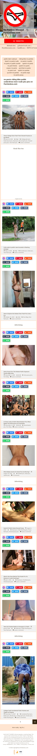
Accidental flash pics (26, 714)
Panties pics (29, 716)
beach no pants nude (12, 61)
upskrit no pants (24, 66)
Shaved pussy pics (14, 531)
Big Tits (22, 727)
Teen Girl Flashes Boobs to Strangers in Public (16, 626)
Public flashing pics (23, 530)
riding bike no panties (26, 59)
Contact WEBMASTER (8, 744)
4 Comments (16, 475)
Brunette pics (23, 251)
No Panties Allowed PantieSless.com (13, 31)
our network (16, 743)
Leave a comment (25, 142)
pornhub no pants (25, 68)
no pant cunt (12, 70)
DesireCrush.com (24, 46)
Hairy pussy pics (28, 375)
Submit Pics (20, 41)
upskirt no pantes (23, 70)
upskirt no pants (27, 63)
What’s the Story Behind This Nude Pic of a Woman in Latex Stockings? (16, 577)
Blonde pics (13, 716)
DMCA (18, 744)
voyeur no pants (11, 68)
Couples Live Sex (18, 198)
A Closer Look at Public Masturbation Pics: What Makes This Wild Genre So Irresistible (17, 422)
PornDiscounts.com (8, 48)
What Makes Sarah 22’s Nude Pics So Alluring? (17, 472)
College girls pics (25, 139)
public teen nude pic (10, 59)
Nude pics (15, 141)
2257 (15, 744)
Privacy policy (24, 744)
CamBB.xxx (21, 48)
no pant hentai (12, 66)
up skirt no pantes (13, 73)
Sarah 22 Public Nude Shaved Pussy (14, 528)
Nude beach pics (8, 141)
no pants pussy (18, 75)
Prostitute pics (26, 580)
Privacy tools (31, 744)
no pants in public (26, 61)
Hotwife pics (21, 473)
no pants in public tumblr (12, 63)
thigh (17, 139)
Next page (34, 722)
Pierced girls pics (23, 141)
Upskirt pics (7, 475)
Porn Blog (25, 317)
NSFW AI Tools (32, 48)
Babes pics (6, 716)
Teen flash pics (13, 142)
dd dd (18, 317)
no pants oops (25, 73)
